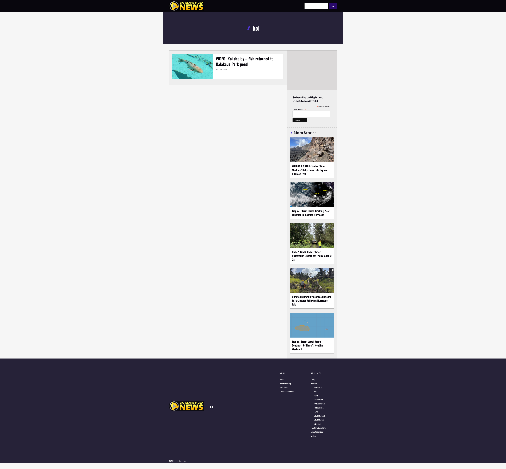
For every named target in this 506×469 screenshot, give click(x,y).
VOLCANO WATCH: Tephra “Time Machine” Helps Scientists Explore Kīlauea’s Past (309, 170)
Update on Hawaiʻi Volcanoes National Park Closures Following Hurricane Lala (311, 300)
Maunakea (318, 399)
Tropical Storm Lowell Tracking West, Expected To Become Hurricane (311, 213)
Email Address (299, 109)
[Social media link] (211, 407)
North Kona (318, 408)
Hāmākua (318, 387)
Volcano (317, 424)
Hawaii (314, 383)
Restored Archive (318, 428)
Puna (316, 412)
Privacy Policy (285, 383)
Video (313, 436)
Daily (313, 379)
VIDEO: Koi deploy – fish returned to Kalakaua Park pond (244, 61)
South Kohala (319, 416)
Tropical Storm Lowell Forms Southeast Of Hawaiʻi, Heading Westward (307, 345)
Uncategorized (317, 432)
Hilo (315, 391)
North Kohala (319, 404)
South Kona (319, 420)
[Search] (333, 6)
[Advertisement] (312, 70)
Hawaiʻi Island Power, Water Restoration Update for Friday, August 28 (312, 255)
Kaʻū (316, 396)
